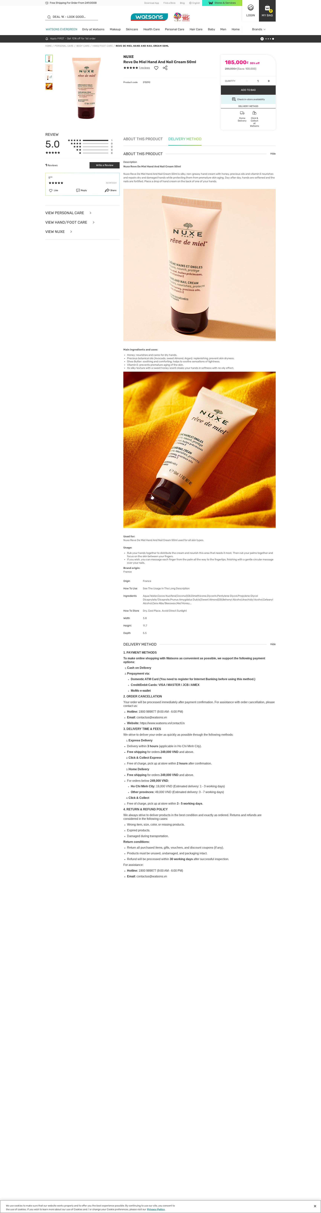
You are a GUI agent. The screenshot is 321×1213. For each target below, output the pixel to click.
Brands (257, 29)
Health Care (151, 29)
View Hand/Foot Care (66, 222)
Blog (182, 3)
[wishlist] (156, 68)
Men (223, 29)
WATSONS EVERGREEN (61, 29)
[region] (160, 1206)
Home (236, 29)
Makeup (115, 29)
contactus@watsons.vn (152, 717)
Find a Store (169, 3)
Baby (211, 29)
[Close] (315, 1206)
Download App (151, 3)
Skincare (132, 29)
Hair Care (196, 29)
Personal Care (174, 29)
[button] (267, 11)
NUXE (128, 56)
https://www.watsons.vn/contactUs (162, 723)
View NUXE (55, 232)
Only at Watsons (93, 29)
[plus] (269, 81)
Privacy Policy (156, 1209)
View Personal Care (65, 213)
